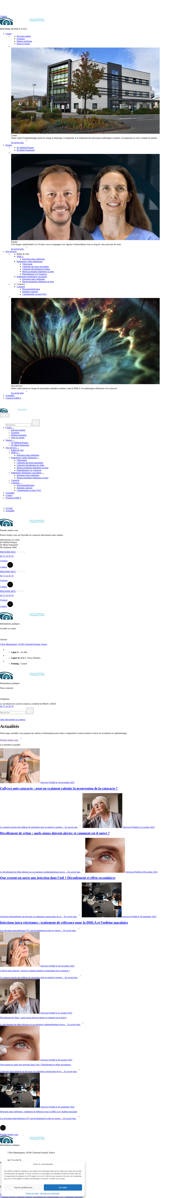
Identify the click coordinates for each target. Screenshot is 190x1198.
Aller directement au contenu (12, 719)
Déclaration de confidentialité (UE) (48, 1196)
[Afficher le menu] (4, 415)
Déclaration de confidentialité (49, 1193)
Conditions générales (73, 1196)
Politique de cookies (32, 1193)
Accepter (63, 1187)
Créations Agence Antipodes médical (16, 1196)
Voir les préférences (23, 1187)
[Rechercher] (36, 423)
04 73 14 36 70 (6, 706)
